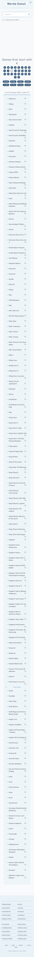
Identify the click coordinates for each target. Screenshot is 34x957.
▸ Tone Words (5, 924)
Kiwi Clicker (17, 687)
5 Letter (20, 81)
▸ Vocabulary (21, 915)
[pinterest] (23, 898)
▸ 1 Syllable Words (7, 928)
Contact (21, 945)
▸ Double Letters (22, 931)
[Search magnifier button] (29, 14)
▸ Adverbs (20, 908)
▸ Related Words (6, 904)
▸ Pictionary (21, 911)
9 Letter (20, 84)
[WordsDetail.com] (17, 6)
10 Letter (27, 84)
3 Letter (6, 81)
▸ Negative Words (6, 919)
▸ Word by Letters (22, 928)
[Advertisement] (17, 40)
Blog (13, 945)
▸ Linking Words (6, 911)
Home (3, 19)
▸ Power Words (6, 931)
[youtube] (19, 898)
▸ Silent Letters (22, 924)
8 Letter (13, 84)
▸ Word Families (6, 935)
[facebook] (14, 898)
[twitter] (10, 898)
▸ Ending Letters (22, 938)
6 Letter (28, 81)
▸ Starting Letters (22, 935)
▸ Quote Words (6, 908)
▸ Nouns (20, 904)
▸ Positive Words (6, 915)
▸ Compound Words (7, 938)
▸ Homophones (22, 919)
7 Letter (6, 84)
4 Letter (13, 81)
